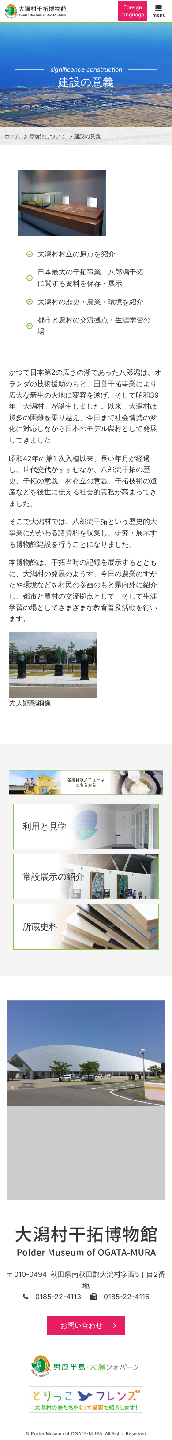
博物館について (47, 136)
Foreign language (132, 11)
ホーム (12, 136)
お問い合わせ (81, 1325)
